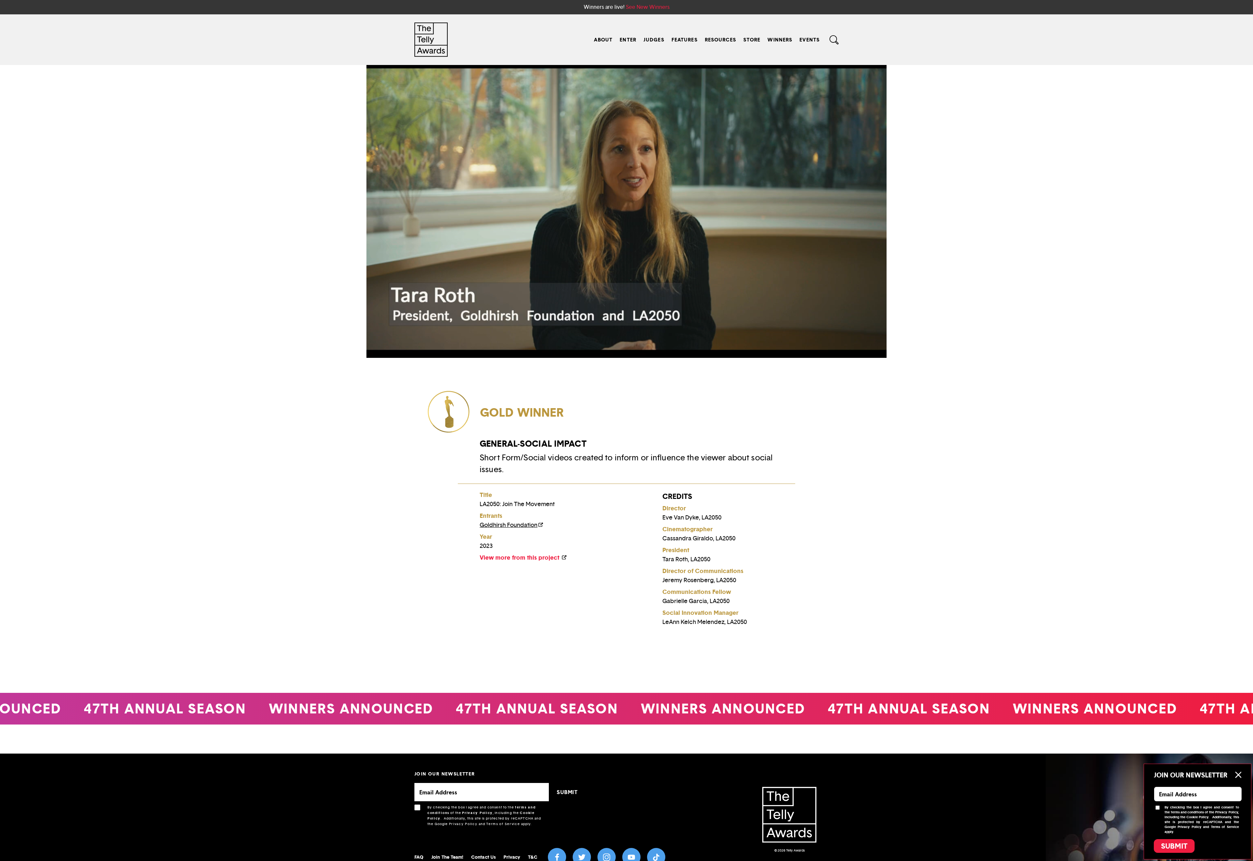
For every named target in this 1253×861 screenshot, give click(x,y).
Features (685, 39)
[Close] (1238, 775)
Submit (1174, 846)
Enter (628, 39)
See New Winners (648, 7)
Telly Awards (795, 850)
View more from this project (520, 557)
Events (809, 39)
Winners (779, 39)
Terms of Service (503, 824)
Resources (720, 39)
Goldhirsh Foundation (508, 525)
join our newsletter (444, 774)
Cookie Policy (1197, 817)
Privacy (511, 857)
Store (752, 39)
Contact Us (483, 857)
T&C (532, 857)
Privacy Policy (477, 813)
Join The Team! (447, 857)
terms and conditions (1187, 812)
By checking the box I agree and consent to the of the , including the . (484, 815)
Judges (653, 39)
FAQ (419, 857)
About (603, 39)
